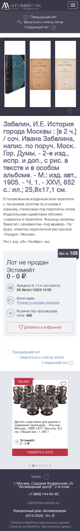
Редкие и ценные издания (38, 303)
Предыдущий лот (43, 17)
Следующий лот (37, 27)
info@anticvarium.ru (43, 503)
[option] (15, 74)
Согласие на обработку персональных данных (40, 526)
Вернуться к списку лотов (43, 22)
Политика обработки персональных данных (40, 523)
